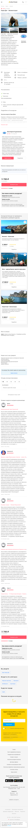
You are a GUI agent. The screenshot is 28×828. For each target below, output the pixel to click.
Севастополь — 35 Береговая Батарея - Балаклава (14, 594)
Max (17, 793)
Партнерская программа (17, 809)
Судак (3, 691)
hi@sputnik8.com (14, 794)
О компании (7, 809)
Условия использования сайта (14, 764)
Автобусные (5, 683)
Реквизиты (22, 811)
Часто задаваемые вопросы (14, 752)
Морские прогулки (6, 680)
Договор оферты (14, 762)
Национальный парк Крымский (9, 409)
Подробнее (20, 158)
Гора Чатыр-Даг (5, 672)
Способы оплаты (14, 769)
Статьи (14, 749)
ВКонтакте (12, 793)
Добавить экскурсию (14, 799)
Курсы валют (14, 772)
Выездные (16, 680)
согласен (8, 728)
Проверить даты (14, 184)
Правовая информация (8, 811)
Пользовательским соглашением (10, 735)
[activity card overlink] (14, 242)
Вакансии (17, 811)
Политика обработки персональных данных (14, 767)
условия (9, 825)
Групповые (12, 683)
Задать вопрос (7, 158)
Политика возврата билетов (14, 759)
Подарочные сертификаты (14, 754)
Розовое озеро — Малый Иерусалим (11, 504)
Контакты (14, 813)
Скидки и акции (14, 757)
